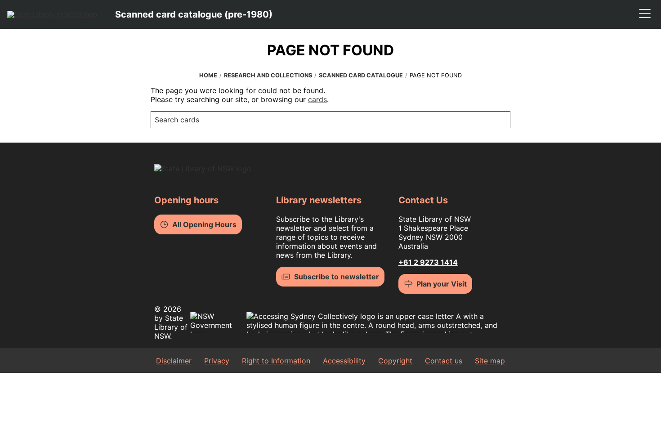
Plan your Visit (441, 283)
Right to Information (276, 360)
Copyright (395, 360)
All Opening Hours (204, 224)
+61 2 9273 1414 (428, 262)
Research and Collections (268, 75)
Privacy (216, 360)
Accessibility (344, 360)
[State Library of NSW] (52, 14)
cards (317, 99)
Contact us (443, 360)
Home (208, 75)
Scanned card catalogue (361, 75)
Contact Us (423, 200)
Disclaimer (174, 360)
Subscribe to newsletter (336, 276)
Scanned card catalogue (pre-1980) (193, 14)
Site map (490, 360)
